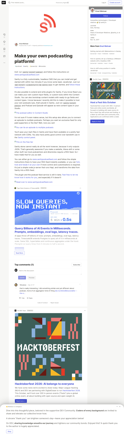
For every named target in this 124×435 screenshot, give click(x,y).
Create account (115, 2)
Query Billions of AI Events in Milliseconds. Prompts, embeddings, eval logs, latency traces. (46, 230)
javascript (33, 66)
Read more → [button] (20, 401)
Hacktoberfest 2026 (71, 390)
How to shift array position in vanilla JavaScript (103, 70)
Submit (22, 278)
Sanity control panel (26, 137)
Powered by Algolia (61, 2)
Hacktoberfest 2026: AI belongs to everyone (44, 383)
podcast (18, 66)
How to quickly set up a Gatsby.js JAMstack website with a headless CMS (105, 61)
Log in (104, 2)
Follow (105, 16)
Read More (19, 253)
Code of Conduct (42, 302)
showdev (42, 66)
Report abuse (55, 302)
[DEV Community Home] (3, 2)
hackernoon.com (48, 45)
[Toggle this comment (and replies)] (16, 288)
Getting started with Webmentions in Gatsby (105, 52)
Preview (31, 278)
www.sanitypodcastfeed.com (27, 75)
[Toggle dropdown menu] (80, 188)
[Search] (9, 2)
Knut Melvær (23, 44)
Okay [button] (9, 431)
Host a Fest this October (103, 102)
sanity (25, 66)
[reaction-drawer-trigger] (4, 35)
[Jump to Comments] (4, 43)
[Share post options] (4, 63)
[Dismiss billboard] (120, 406)
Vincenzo (23, 285)
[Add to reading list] (4, 50)
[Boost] (4, 56)
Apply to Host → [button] (97, 121)
